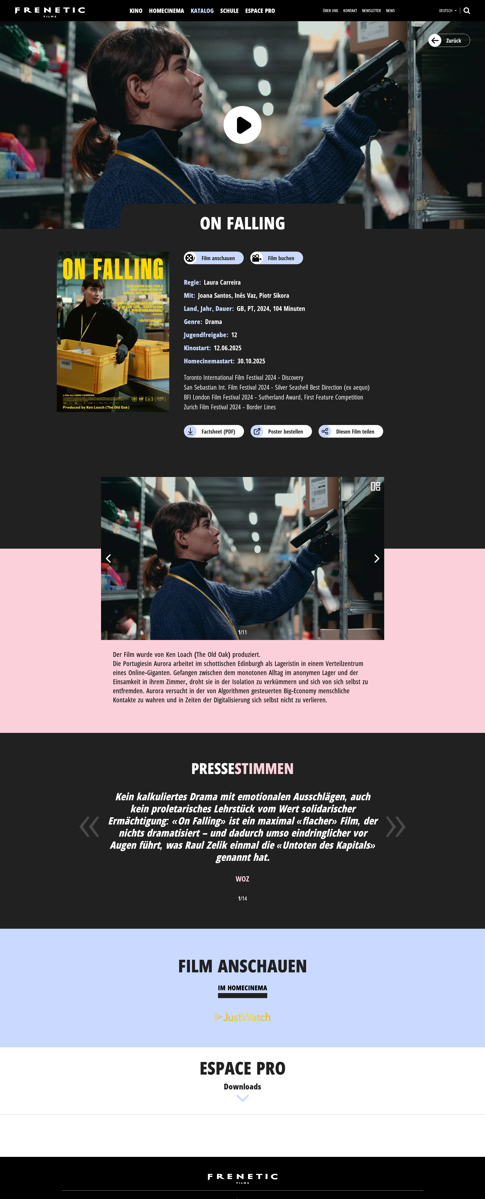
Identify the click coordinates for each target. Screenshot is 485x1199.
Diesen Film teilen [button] (355, 431)
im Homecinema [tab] (242, 987)
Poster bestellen (285, 431)
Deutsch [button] (446, 10)
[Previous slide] (109, 558)
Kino (136, 10)
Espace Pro (260, 10)
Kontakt (350, 10)
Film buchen (281, 258)
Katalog (202, 10)
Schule (229, 10)
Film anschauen (218, 258)
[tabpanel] (243, 1016)
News (390, 10)
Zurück (453, 40)
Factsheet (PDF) (218, 431)
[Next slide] (376, 558)
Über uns (330, 10)
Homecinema (166, 10)
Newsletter (371, 10)
